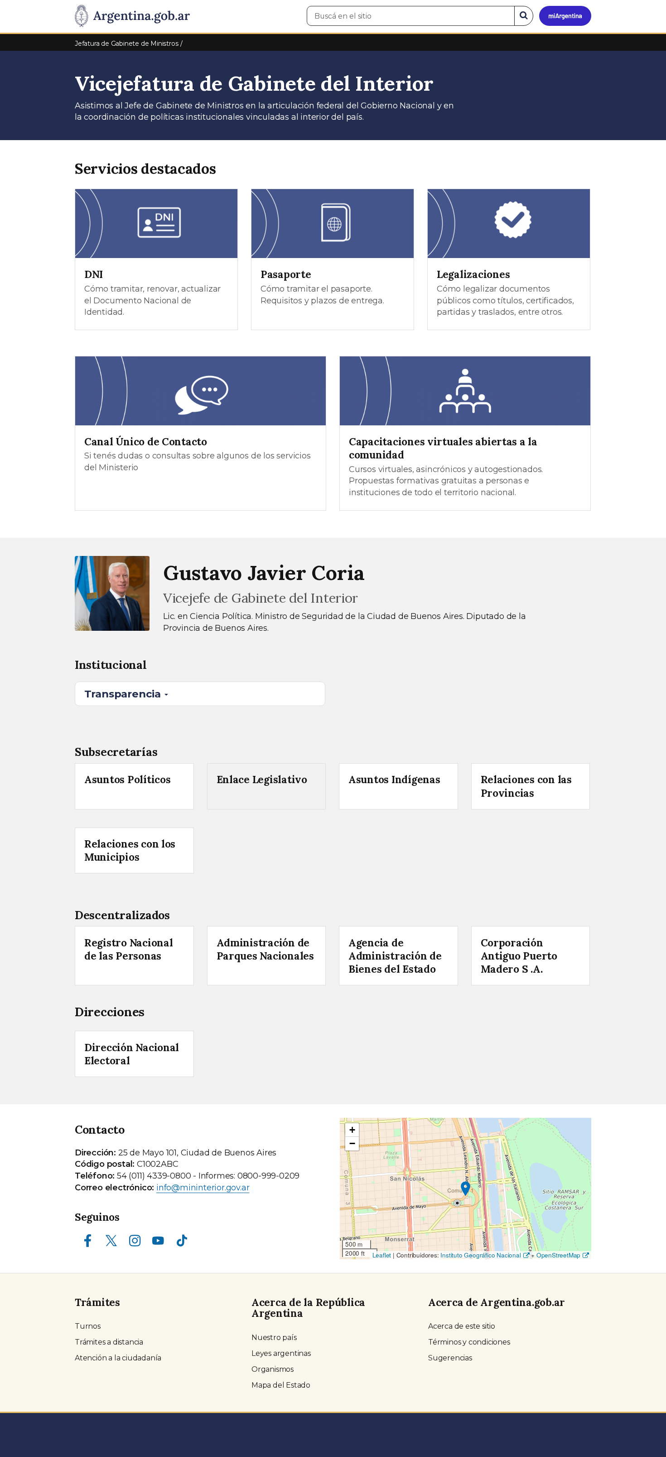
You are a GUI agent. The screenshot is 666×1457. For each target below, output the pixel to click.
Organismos (272, 1369)
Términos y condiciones (469, 1342)
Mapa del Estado (280, 1385)
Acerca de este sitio (461, 1326)
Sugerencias (450, 1358)
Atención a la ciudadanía (118, 1358)
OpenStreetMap (558, 1255)
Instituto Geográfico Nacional (480, 1255)
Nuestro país (274, 1337)
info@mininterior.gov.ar (202, 1188)
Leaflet (381, 1255)
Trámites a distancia (109, 1342)
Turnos (88, 1326)
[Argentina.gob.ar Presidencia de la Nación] (132, 16)
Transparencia (124, 693)
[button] (465, 1188)
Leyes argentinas (281, 1353)
